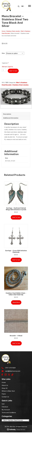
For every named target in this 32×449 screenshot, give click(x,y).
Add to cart (13, 71)
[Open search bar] (18, 6)
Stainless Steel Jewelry (13, 31)
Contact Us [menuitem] (5, 397)
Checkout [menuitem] (5, 407)
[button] (2, 374)
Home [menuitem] (4, 382)
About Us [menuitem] (5, 385)
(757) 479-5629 (10, 368)
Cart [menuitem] (3, 404)
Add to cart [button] (16, 217)
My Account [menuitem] (6, 410)
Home (3, 31)
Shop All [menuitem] (4, 388)
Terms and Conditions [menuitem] (9, 412)
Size (3, 53)
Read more (16, 302)
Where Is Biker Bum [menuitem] (8, 391)
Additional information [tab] (10, 118)
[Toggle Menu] (29, 6)
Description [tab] (7, 114)
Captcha (5, 63)
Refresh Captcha (7, 66)
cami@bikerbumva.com (12, 371)
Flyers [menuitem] (4, 394)
